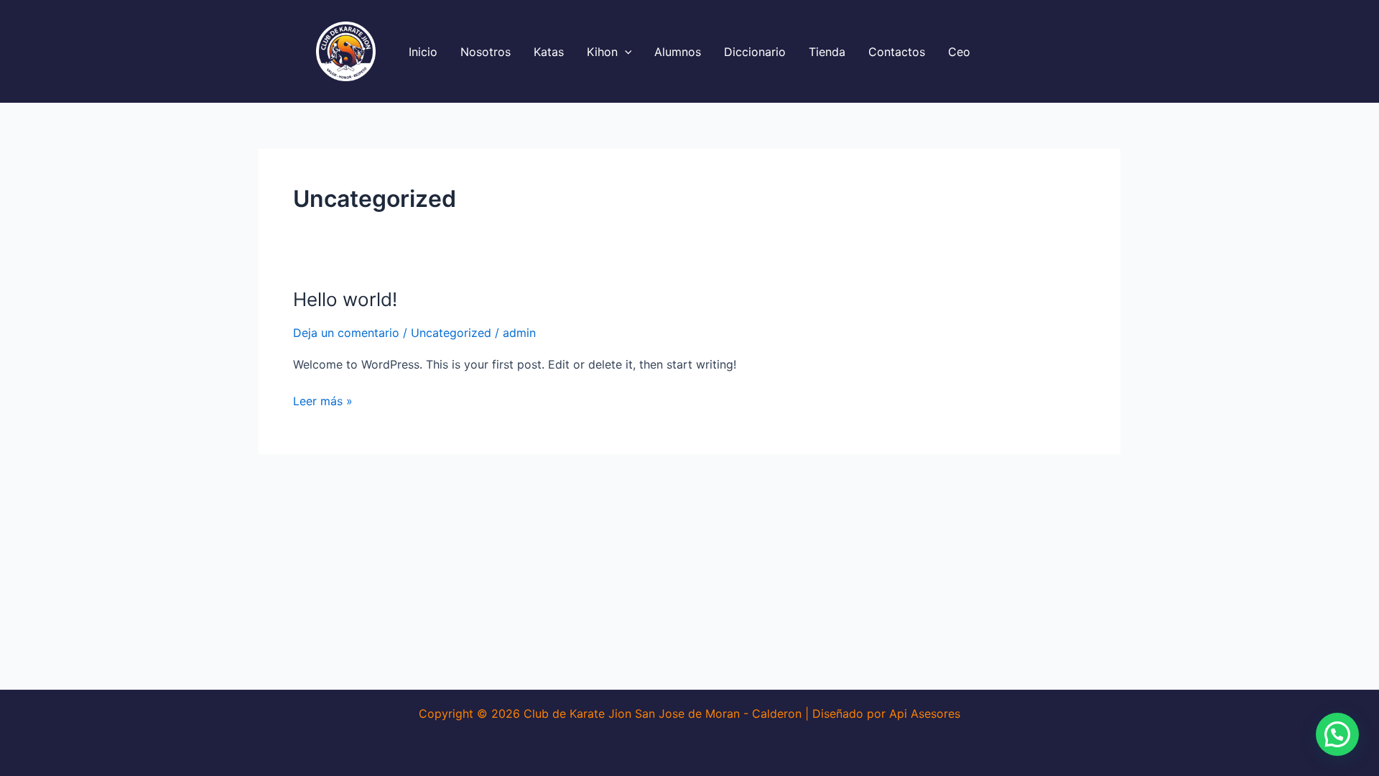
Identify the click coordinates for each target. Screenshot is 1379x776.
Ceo (959, 52)
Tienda (827, 52)
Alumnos (677, 52)
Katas (549, 52)
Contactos (896, 52)
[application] (625, 52)
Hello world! (345, 299)
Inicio (423, 52)
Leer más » (323, 400)
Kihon (602, 52)
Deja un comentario (346, 332)
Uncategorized (451, 332)
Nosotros (485, 52)
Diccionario (755, 52)
